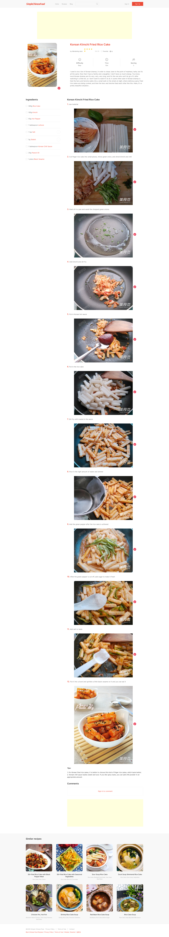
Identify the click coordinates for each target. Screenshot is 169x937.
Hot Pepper (36, 119)
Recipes (64, 4)
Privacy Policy (49, 929)
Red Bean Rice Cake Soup (99, 915)
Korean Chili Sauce (45, 146)
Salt (33, 132)
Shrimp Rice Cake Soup (69, 915)
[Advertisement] (84, 25)
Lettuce (41, 125)
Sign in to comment (105, 791)
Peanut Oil (35, 153)
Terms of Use (62, 929)
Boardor (72, 932)
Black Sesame (39, 159)
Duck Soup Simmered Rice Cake (130, 874)
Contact (71, 929)
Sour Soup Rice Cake (99, 874)
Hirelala (66, 932)
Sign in (127, 4)
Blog (71, 4)
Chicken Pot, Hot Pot (39, 915)
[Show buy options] (58, 132)
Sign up (137, 4)
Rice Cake (36, 106)
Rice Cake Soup (130, 915)
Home (57, 4)
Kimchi (34, 112)
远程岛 (79, 932)
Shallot (33, 139)
